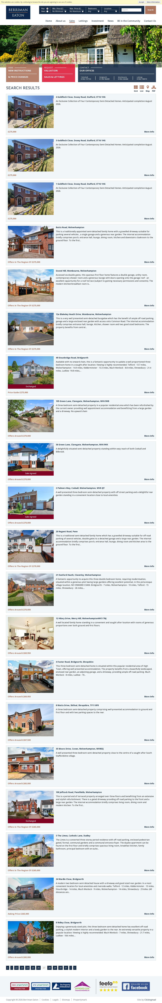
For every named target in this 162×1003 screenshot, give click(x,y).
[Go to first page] (7, 968)
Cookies (45, 999)
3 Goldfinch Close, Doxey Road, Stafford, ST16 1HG (80, 140)
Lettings (83, 21)
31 (66, 967)
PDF (153, 91)
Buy (43, 9)
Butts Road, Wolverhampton (70, 227)
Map (148, 91)
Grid (136, 91)
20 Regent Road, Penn (67, 531)
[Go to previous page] (11, 968)
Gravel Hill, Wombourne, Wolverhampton (76, 270)
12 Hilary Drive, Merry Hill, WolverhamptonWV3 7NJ (81, 618)
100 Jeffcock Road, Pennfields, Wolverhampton (79, 792)
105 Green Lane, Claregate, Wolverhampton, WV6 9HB (82, 401)
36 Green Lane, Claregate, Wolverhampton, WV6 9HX (82, 444)
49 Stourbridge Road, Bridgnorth (72, 357)
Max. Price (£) (75, 9)
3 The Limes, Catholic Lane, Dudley (73, 835)
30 (60, 967)
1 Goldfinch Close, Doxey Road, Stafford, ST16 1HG (80, 184)
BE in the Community (128, 21)
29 (55, 967)
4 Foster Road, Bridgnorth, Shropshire (74, 661)
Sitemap (66, 999)
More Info (149, 131)
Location (107, 9)
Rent (43, 11)
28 (49, 967)
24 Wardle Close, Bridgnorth (70, 879)
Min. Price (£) (57, 9)
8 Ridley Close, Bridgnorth (69, 922)
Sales (72, 21)
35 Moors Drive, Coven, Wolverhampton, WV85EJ (80, 748)
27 (44, 967)
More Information (153, 2)
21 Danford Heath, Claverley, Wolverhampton (78, 575)
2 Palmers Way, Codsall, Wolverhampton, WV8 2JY (80, 488)
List (141, 91)
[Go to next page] (70, 968)
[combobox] (131, 10)
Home (49, 21)
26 (38, 967)
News (111, 21)
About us (60, 21)
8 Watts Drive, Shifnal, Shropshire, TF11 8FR (77, 705)
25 (33, 967)
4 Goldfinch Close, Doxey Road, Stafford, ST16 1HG (80, 97)
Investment (97, 21)
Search (151, 10)
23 (22, 967)
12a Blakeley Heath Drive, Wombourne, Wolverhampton (83, 314)
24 (27, 967)
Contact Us (150, 21)
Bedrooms (92, 9)
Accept (141, 2)
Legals (55, 999)
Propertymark (80, 999)
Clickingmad (150, 999)
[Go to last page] (74, 968)
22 (16, 967)
